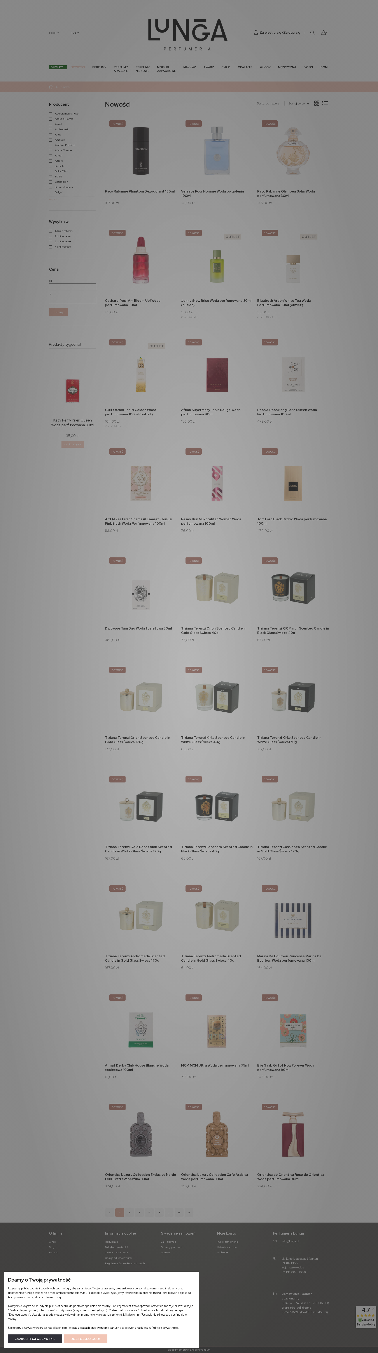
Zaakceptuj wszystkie (35, 1339)
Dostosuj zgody (86, 1339)
